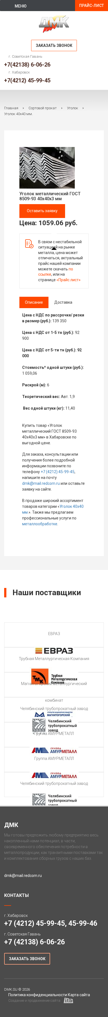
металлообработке (39, 524)
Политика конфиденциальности (37, 995)
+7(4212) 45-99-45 (27, 80)
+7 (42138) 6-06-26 (34, 942)
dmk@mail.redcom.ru (41, 483)
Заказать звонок (54, 45)
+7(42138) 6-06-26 (27, 64)
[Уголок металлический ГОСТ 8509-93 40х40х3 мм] (47, 167)
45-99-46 (82, 923)
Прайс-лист (91, 5)
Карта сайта (79, 995)
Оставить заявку (42, 211)
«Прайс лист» (68, 280)
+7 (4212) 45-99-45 (57, 472)
